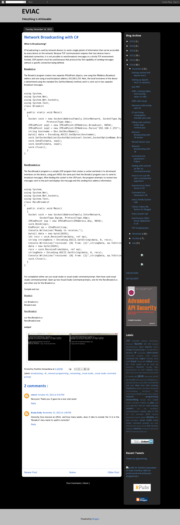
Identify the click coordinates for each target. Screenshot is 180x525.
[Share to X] (81, 369)
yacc (145, 432)
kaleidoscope (137, 383)
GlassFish (141, 367)
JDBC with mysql (139, 101)
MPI (156, 391)
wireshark (154, 429)
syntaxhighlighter (133, 411)
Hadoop (150, 370)
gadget (140, 364)
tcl (153, 411)
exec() (155, 361)
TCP (156, 411)
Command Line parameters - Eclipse (139, 159)
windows (137, 429)
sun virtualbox (151, 409)
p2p (148, 403)
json (152, 380)
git (145, 364)
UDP (156, 417)
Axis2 (142, 347)
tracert (138, 417)
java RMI (136, 87)
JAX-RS (155, 376)
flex (128, 364)
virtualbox (135, 420)
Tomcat (155, 414)
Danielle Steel (152, 359)
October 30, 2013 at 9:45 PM (51, 395)
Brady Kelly (36, 413)
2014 (132, 46)
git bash (151, 364)
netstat (155, 394)
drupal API (141, 361)
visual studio (88, 373)
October (136, 238)
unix (128, 420)
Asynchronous (132, 347)
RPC (144, 406)
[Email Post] (70, 369)
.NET (129, 341)
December (137, 69)
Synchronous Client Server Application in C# (141, 221)
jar (136, 377)
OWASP (143, 403)
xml (127, 432)
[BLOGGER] (142, 501)
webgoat (129, 429)
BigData (149, 347)
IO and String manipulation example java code (141, 115)
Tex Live (131, 414)
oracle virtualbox (133, 403)
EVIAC (30, 11)
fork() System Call (140, 214)
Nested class (147, 394)
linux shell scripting (149, 386)
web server (142, 426)
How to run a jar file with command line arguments (141, 178)
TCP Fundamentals (140, 228)
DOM (128, 361)
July (134, 243)
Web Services (152, 426)
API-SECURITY (132, 279)
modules (146, 388)
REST (136, 406)
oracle (155, 400)
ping (156, 403)
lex (154, 383)
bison (156, 347)
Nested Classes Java (141, 142)
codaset (141, 356)
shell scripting (152, 406)
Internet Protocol (150, 373)
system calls (146, 411)
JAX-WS (129, 380)
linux (138, 385)
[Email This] (75, 369)
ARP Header (153, 344)
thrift (149, 414)
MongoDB (154, 388)
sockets (131, 408)
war (152, 423)
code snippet (152, 356)
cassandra (142, 353)
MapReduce (131, 388)
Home (72, 472)
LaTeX (150, 383)
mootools (148, 391)
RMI (141, 406)
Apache (139, 344)
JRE (148, 380)
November (137, 234)
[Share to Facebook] (85, 369)
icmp (132, 373)
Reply (33, 403)
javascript (149, 376)
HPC (128, 373)
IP (157, 373)
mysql (139, 394)
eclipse (149, 361)
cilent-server (152, 353)
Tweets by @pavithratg (136, 459)
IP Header (130, 376)
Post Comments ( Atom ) (78, 483)
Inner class (138, 373)
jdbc (134, 380)
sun (140, 409)
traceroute (130, 417)
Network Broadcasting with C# (141, 149)
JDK (137, 380)
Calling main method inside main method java (141, 125)
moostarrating (134, 391)
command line (133, 359)
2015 (132, 41)
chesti (34, 395)
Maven (140, 388)
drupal (134, 361)
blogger (129, 350)
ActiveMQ (136, 341)
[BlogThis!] (78, 369)
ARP (146, 344)
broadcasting (37, 373)
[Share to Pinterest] (88, 369)
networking (75, 373)
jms (145, 380)
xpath (141, 432)
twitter (143, 417)
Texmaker (141, 414)
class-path (131, 356)
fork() (134, 364)
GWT (143, 370)
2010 (132, 65)
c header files (151, 350)
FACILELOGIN (132, 273)
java (141, 376)
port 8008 (130, 406)
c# (45, 373)
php (152, 403)
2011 (132, 60)
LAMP (145, 383)
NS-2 (150, 400)
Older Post (113, 472)
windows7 (146, 429)
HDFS (156, 370)
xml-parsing (134, 432)
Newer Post (30, 472)
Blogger (95, 519)
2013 (132, 51)
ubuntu (150, 417)
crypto (143, 359)
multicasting (131, 394)
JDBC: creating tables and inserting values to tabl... (141, 94)
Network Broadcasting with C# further (141, 135)
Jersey (141, 380)
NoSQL (144, 400)
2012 (132, 55)
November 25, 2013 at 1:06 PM (57, 413)
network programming (58, 373)
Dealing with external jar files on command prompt (141, 168)
